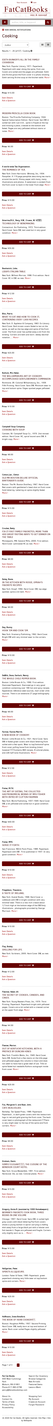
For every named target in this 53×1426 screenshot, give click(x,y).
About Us (6, 1396)
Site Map (42, 1418)
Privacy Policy (8, 1404)
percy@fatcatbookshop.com (14, 1390)
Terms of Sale (8, 1402)
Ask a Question (8, 100)
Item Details (7, 97)
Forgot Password (36, 1404)
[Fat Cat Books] (26, 11)
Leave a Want (35, 1387)
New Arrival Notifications (17, 30)
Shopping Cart (35, 1396)
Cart (34, 2)
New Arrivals (34, 1381)
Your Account (22, 2)
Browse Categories (37, 1379)
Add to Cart (25, 86)
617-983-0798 (15, 1387)
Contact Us (7, 1399)
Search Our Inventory (38, 1376)
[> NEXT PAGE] (18, 1365)
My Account (34, 1399)
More (46, 77)
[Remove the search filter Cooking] (31, 51)
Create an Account (37, 1402)
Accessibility (7, 1407)
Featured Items (35, 1384)
